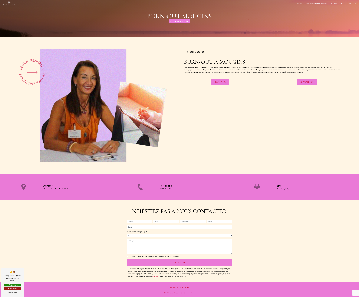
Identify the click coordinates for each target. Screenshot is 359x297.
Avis (342, 3)
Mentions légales (191, 293)
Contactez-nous (306, 82)
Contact (349, 3)
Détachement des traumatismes (316, 3)
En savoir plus (220, 82)
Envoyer (181, 263)
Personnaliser (12, 292)
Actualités (334, 3)
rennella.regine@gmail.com (286, 189)
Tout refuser (13, 289)
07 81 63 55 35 (165, 189)
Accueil (299, 3)
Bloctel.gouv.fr (155, 276)
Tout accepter (13, 285)
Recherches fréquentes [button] (179, 287)
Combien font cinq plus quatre (137, 232)
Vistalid (167, 293)
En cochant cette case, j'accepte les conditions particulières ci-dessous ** (155, 256)
